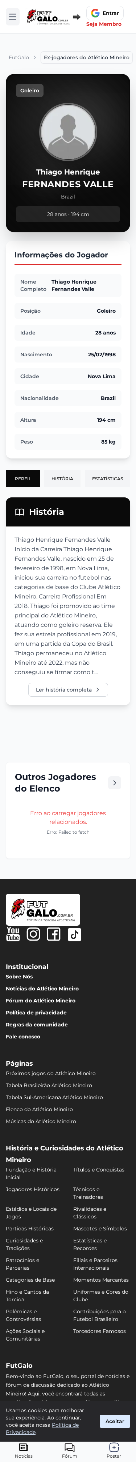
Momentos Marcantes (101, 1280)
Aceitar (115, 1421)
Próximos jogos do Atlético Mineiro (51, 1073)
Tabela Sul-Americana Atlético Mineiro (54, 1097)
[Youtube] (13, 934)
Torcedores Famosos (99, 1331)
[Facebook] (53, 934)
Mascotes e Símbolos (100, 1228)
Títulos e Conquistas (98, 1169)
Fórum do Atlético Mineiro (40, 1000)
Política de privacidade (36, 1012)
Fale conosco (23, 1036)
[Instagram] (33, 934)
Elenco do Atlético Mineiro (39, 1109)
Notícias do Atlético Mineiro (42, 988)
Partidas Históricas (30, 1228)
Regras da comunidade (37, 1024)
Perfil (23, 478)
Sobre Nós (19, 976)
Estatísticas (107, 478)
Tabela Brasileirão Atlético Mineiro (49, 1085)
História (62, 478)
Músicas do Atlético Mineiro (41, 1121)
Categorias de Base (30, 1280)
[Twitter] (74, 934)
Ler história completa (64, 689)
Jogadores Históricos (32, 1189)
